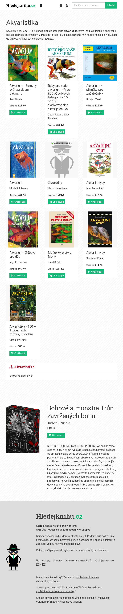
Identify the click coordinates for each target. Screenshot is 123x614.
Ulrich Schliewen (18, 188)
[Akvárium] (23, 160)
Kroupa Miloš (93, 99)
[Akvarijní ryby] (100, 160)
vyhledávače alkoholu (70, 601)
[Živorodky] (61, 160)
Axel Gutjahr (16, 99)
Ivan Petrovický (95, 188)
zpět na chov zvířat (22, 375)
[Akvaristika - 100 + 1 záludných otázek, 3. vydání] (23, 303)
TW (43, 564)
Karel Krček (54, 262)
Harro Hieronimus (57, 188)
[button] (68, 5)
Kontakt (57, 560)
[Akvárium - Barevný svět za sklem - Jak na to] (23, 63)
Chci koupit (19, 112)
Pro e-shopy (43, 560)
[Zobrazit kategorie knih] (41, 5)
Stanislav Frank (94, 258)
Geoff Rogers (55, 114)
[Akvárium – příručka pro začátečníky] (100, 63)
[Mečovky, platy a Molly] (61, 229)
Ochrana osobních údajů (78, 560)
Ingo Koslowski (18, 262)
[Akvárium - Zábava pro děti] (23, 229)
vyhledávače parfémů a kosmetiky (55, 591)
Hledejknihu (20, 5)
